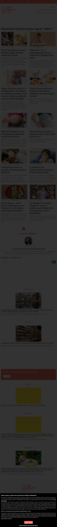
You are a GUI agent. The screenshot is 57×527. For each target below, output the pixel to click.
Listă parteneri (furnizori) (6, 518)
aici (9, 506)
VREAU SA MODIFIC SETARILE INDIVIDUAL (28, 525)
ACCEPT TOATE (28, 522)
